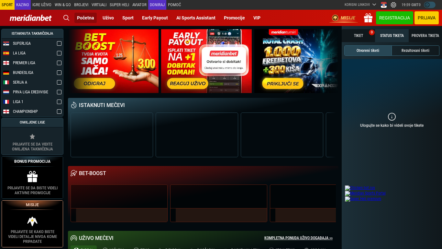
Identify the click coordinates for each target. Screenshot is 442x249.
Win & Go (63, 4)
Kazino (22, 4)
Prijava (427, 17)
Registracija (394, 17)
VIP (256, 17)
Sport (128, 17)
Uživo (108, 17)
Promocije (234, 17)
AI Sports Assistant (195, 17)
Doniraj (157, 4)
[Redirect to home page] (30, 18)
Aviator (139, 4)
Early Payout (155, 17)
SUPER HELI (119, 4)
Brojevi (81, 4)
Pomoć (174, 4)
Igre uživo (41, 4)
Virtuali (99, 4)
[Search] (66, 18)
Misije (348, 17)
